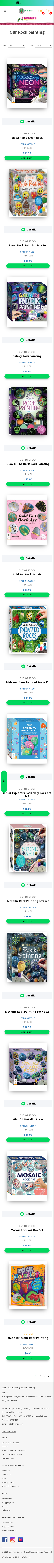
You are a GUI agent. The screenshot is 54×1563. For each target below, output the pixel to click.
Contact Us (6, 1474)
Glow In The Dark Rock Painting (28, 464)
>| (49, 1376)
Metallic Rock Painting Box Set (28, 901)
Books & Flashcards (10, 1442)
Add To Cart (26, 157)
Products (6, 1506)
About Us (6, 1470)
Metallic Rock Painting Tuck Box (27, 1011)
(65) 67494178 (12, 1420)
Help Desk (6, 1510)
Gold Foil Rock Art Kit (27, 574)
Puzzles (5, 1446)
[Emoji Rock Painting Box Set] (28, 192)
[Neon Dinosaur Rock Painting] (28, 1285)
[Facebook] (5, 1540)
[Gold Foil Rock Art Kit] (27, 520)
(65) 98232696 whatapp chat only (33, 1416)
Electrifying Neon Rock (27, 137)
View (5, 45)
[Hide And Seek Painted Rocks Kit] (28, 629)
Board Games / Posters (12, 1454)
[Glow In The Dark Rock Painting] (28, 411)
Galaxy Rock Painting (27, 356)
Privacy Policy (8, 1482)
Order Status (7, 1522)
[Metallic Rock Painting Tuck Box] (27, 957)
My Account (7, 1498)
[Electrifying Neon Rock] (27, 83)
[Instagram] (13, 1540)
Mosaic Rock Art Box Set (27, 1230)
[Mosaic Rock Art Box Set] (27, 1175)
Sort (31, 45)
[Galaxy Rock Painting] (27, 301)
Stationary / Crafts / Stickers (14, 1450)
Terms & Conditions (10, 1486)
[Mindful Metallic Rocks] (28, 1066)
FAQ (4, 1478)
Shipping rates (8, 1526)
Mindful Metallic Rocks (28, 1119)
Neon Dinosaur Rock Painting (28, 1338)
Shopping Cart (8, 1502)
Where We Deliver (9, 1530)
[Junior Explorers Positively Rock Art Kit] (27, 738)
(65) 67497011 (12, 1416)
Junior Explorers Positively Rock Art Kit (27, 794)
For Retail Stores (9, 1431)
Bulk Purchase (8, 1458)
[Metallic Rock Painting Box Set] (28, 848)
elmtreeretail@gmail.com (12, 1424)
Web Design (7, 1557)
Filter (4, 781)
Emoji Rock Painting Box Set (28, 245)
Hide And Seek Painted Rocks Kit (28, 682)
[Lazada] (20, 1540)
